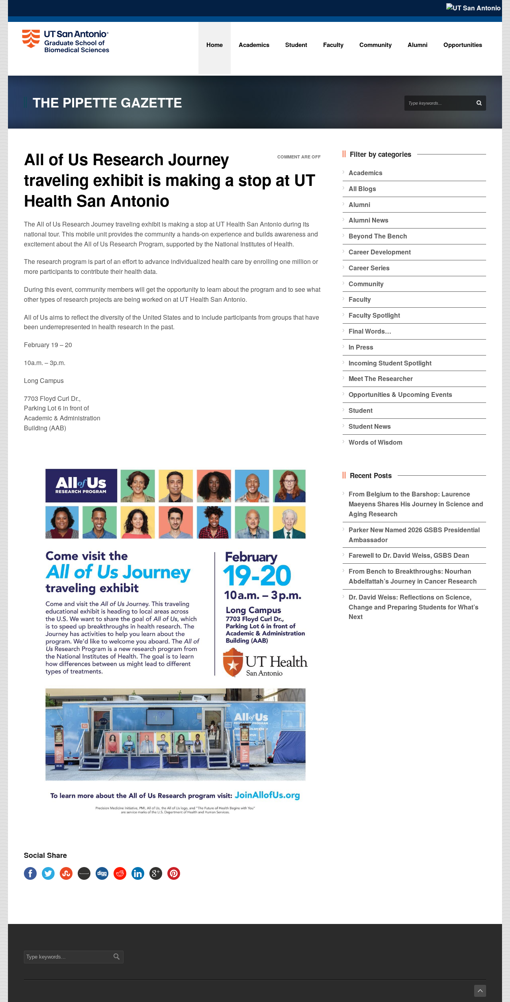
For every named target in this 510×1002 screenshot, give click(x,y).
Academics (365, 172)
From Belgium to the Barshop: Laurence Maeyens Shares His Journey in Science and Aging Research (416, 503)
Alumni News (368, 220)
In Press (361, 347)
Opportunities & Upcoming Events (400, 394)
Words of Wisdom (375, 442)
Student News (370, 426)
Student (361, 410)
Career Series (369, 267)
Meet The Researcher (381, 378)
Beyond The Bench (378, 235)
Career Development (380, 251)
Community (366, 283)
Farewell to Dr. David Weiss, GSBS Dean (409, 555)
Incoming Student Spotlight (390, 362)
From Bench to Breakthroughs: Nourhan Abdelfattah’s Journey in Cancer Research (413, 576)
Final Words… (370, 331)
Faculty (360, 299)
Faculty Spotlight (374, 315)
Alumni (359, 204)
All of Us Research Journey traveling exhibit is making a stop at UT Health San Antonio (169, 179)
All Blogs (362, 188)
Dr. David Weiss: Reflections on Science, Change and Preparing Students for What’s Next (414, 606)
